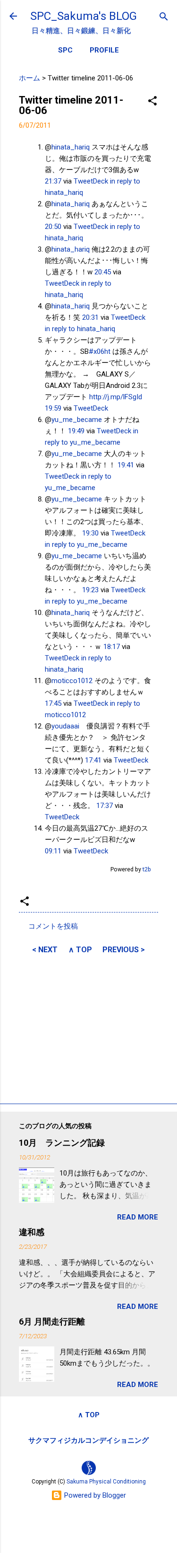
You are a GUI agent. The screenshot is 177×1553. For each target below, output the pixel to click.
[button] (152, 101)
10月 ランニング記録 (62, 1143)
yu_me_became (76, 419)
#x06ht (99, 351)
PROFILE (104, 50)
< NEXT (45, 949)
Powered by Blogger (94, 1495)
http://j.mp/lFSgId (115, 397)
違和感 (31, 1232)
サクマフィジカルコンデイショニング (88, 1440)
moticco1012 (72, 680)
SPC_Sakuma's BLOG (83, 16)
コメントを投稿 (53, 926)
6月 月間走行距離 (52, 1321)
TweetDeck (91, 181)
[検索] (163, 17)
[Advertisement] (88, 1027)
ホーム (29, 78)
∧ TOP (80, 949)
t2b (147, 869)
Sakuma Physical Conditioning (106, 1481)
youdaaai (65, 726)
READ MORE (137, 1217)
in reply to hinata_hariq (80, 329)
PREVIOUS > (123, 949)
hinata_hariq (70, 147)
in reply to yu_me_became (86, 544)
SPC (65, 50)
